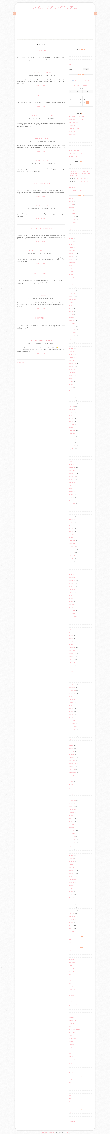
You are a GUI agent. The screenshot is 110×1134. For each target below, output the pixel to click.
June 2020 (71, 345)
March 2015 (71, 537)
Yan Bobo (71, 1072)
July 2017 (71, 452)
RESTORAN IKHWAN (82, 164)
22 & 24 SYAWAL (73, 132)
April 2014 (71, 571)
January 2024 (72, 213)
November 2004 (72, 910)
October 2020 (72, 333)
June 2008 (71, 782)
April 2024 (71, 204)
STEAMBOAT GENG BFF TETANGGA (41, 251)
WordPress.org (72, 1121)
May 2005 (71, 891)
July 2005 (71, 885)
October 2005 (72, 876)
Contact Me (47, 37)
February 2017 (72, 467)
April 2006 (71, 858)
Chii (70, 1083)
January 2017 (72, 470)
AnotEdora (71, 1080)
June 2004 (71, 925)
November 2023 (72, 220)
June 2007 (71, 818)
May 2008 (71, 785)
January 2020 (72, 360)
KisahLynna (71, 1023)
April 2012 (71, 641)
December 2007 (72, 800)
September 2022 (72, 262)
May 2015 (71, 531)
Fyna (70, 983)
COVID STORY (41, 50)
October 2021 (72, 296)
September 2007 (72, 809)
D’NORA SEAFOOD (41, 206)
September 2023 (72, 226)
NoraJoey (71, 1041)
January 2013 (72, 614)
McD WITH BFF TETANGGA (41, 228)
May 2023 (71, 238)
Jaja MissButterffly (73, 1005)
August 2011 (71, 665)
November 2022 (72, 256)
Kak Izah (71, 1011)
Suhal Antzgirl (72, 1060)
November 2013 (72, 583)
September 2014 (72, 556)
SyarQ (70, 1063)
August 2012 (71, 629)
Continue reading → (41, 63)
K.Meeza (71, 1008)
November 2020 (72, 329)
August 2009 (71, 739)
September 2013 (72, 589)
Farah (70, 942)
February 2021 (72, 320)
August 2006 (71, 846)
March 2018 (71, 427)
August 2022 (71, 265)
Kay (70, 1101)
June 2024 (71, 198)
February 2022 (72, 284)
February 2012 (72, 647)
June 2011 (71, 672)
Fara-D (70, 980)
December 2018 (72, 400)
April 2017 (71, 461)
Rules (76, 37)
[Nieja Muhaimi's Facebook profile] (80, 80)
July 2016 (71, 488)
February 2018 (72, 430)
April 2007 (71, 824)
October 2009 (72, 733)
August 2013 (71, 592)
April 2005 (71, 895)
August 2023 (71, 229)
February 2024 (72, 210)
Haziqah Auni (72, 989)
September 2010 (72, 699)
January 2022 (72, 287)
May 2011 (71, 675)
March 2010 (71, 717)
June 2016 (71, 491)
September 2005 (72, 879)
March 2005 (71, 898)
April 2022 (71, 278)
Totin (70, 1104)
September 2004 (72, 916)
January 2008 (72, 797)
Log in (70, 1112)
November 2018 (72, 403)
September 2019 (72, 372)
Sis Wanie (71, 1057)
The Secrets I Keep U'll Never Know (55, 7)
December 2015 (72, 510)
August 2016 (71, 485)
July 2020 (71, 342)
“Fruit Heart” (35, 37)
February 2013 (72, 610)
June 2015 (71, 528)
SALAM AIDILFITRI (74, 147)
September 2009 (72, 736)
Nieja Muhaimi (33, 53)
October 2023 (72, 223)
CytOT (70, 965)
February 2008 (72, 794)
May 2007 (71, 821)
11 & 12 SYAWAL (73, 138)
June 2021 (71, 308)
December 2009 (72, 727)
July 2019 (71, 378)
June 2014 (71, 565)
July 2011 (71, 669)
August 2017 (71, 449)
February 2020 (72, 357)
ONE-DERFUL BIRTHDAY (75, 144)
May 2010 (71, 711)
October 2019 (72, 369)
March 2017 (71, 464)
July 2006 (71, 849)
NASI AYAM (41, 296)
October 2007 (72, 806)
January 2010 (72, 723)
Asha (70, 953)
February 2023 (72, 247)
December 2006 (72, 836)
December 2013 (72, 580)
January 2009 (72, 760)
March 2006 (71, 861)
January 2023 (72, 250)
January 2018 (72, 433)
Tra (69, 1066)
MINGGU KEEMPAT (74, 150)
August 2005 (71, 882)
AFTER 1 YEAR (41, 95)
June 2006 (71, 852)
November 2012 (72, 620)
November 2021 (72, 293)
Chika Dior (71, 1086)
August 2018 (71, 412)
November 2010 (72, 693)
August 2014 (71, 559)
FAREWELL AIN (41, 318)
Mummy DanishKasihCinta (75, 1029)
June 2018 (71, 418)
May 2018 (71, 421)
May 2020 (71, 348)
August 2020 (71, 339)
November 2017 (72, 439)
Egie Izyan (71, 971)
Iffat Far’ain (71, 995)
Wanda (70, 1069)
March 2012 (71, 644)
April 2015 (71, 534)
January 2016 (72, 507)
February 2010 (72, 720)
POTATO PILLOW (73, 122)
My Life (68, 37)
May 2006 (71, 855)
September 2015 (72, 519)
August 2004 (71, 919)
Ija (69, 999)
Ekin (70, 1098)
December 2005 (72, 870)
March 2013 (71, 607)
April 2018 (71, 424)
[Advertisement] (55, 24)
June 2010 (71, 708)
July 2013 (71, 595)
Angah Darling (72, 950)
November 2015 (72, 513)
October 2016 (72, 479)
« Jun (70, 110)
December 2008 (72, 763)
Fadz (70, 977)
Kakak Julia (71, 1017)
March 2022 (71, 281)
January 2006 (72, 867)
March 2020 (71, 354)
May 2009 (71, 748)
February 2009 (72, 757)
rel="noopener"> (81, 85)
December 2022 (72, 253)
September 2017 (72, 446)
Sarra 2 (70, 1047)
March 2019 (71, 391)
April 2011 (71, 678)
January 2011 (72, 687)
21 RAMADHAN (73, 156)
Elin (70, 939)
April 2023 (71, 241)
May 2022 (71, 275)
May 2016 (71, 494)
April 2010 (71, 714)
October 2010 (72, 696)
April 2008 (71, 788)
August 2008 (71, 775)
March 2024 (71, 207)
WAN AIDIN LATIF (41, 138)
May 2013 (71, 601)
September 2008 (72, 772)
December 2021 (72, 290)
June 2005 (71, 888)
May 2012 (71, 638)
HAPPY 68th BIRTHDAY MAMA (77, 153)
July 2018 (71, 415)
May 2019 (71, 384)
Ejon (70, 1095)
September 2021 (72, 299)
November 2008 (72, 766)
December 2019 (72, 363)
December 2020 (72, 326)
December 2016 (72, 473)
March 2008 (71, 791)
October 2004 (72, 913)
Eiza (70, 974)
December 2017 (72, 436)
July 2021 (71, 305)
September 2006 (72, 843)
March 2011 (71, 681)
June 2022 (71, 271)
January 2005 (72, 904)
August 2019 (71, 375)
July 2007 (71, 815)
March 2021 (71, 317)
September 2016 (72, 482)
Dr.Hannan (71, 968)
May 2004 (71, 928)
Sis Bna (70, 1054)
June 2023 (71, 235)
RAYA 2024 (71, 141)
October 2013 (72, 586)
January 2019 (72, 397)
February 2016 (72, 504)
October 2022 (72, 259)
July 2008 (71, 778)
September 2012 (72, 626)
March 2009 (71, 754)
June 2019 (71, 381)
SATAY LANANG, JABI (41, 183)
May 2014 (71, 568)
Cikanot (70, 1089)
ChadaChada (71, 959)
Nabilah (70, 1035)
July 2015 (71, 525)
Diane (70, 1092)
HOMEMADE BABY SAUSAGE (76, 119)
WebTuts (66, 1132)
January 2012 (72, 650)
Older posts (20, 362)
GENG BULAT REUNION (41, 73)
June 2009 (71, 745)
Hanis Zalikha (72, 986)
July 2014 (71, 562)
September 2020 (72, 336)
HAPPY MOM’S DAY (74, 128)
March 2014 (71, 574)
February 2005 (72, 901)
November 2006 (72, 840)
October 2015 (72, 516)
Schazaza (71, 1050)
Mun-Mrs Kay (72, 1032)
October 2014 (72, 552)
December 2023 (72, 216)
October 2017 (72, 443)
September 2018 (72, 409)
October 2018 (72, 406)
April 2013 (71, 604)
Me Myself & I (58, 37)
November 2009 (72, 730)
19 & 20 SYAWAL (73, 135)
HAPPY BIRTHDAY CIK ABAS (41, 341)
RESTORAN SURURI (82, 178)
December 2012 (72, 617)
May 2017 (71, 458)
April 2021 (71, 314)
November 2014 (72, 549)
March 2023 (71, 244)
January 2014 (72, 577)
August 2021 (71, 302)
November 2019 (72, 366)
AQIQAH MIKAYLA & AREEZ (76, 116)
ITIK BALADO (72, 125)
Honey (70, 992)
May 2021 (71, 311)
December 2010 (72, 690)
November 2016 (72, 476)
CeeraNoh (71, 956)
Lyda (70, 1026)
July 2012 (71, 632)
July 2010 (71, 705)
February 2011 (72, 684)
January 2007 (72, 833)
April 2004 (71, 931)
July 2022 (71, 268)
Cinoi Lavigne (72, 962)
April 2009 (71, 751)
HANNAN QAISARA (41, 161)
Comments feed (72, 1118)
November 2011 (72, 656)
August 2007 (71, 812)
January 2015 (72, 543)
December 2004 (72, 907)
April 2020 (71, 351)
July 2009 (71, 742)
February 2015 (72, 540)
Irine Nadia (71, 1002)
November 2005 (72, 873)
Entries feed (71, 1115)
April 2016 (71, 497)
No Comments (50, 53)
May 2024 (71, 201)
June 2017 (71, 455)
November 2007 (72, 803)
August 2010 (71, 702)
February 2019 (72, 394)
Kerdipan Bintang (73, 1020)
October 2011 (72, 659)
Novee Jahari (72, 1044)
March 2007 (71, 827)
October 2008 (72, 769)
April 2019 (71, 388)
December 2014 (72, 546)
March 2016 (71, 501)
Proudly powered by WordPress (48, 1132)
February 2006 (72, 864)
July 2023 (71, 232)
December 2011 (72, 653)
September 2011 (72, 662)
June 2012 (71, 635)
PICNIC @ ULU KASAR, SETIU (41, 116)
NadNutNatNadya (73, 1038)
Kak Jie (70, 1014)
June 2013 (71, 598)
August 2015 (71, 522)
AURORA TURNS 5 (41, 273)
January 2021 (72, 323)
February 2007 (72, 830)
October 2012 (72, 623)
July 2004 (71, 922)
